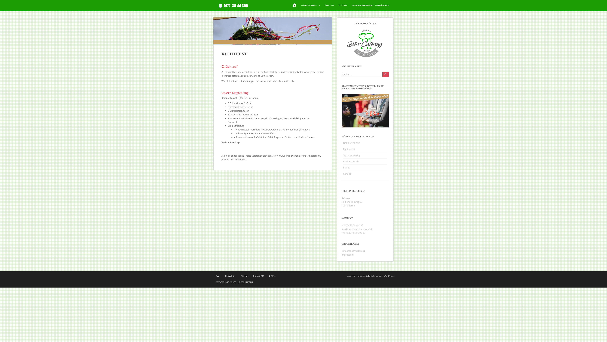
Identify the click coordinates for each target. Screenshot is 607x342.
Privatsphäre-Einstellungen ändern (370, 5)
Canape (347, 173)
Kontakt (343, 5)
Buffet (346, 167)
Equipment (349, 149)
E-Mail (272, 276)
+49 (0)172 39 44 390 (352, 225)
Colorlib (369, 276)
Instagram (258, 276)
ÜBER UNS (329, 5)
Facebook (230, 276)
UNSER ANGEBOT (309, 5)
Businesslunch (351, 161)
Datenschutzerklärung (353, 250)
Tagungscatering (352, 155)
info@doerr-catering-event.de (357, 229)
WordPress (389, 276)
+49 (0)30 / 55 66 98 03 (353, 232)
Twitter (244, 276)
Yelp (218, 276)
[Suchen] (385, 74)
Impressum (348, 254)
